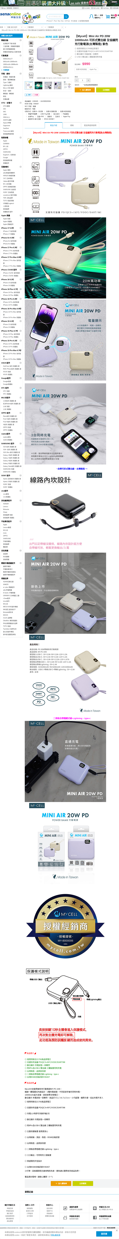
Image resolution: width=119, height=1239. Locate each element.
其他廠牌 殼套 (8, 515)
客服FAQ (50, 1211)
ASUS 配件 (5, 363)
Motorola (6, 509)
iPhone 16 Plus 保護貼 (10, 295)
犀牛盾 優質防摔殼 (9, 634)
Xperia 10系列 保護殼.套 (11, 481)
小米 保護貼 (7, 409)
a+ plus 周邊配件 (9, 587)
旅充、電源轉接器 (9, 80)
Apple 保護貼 (7, 221)
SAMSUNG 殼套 (8, 469)
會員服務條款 (9, 1216)
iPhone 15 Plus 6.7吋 (9, 331)
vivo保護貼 (6, 497)
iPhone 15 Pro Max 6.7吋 (11, 350)
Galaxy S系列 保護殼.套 (11, 458)
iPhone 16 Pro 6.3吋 (9, 299)
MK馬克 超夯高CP (9, 609)
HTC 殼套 (6, 391)
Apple (5, 141)
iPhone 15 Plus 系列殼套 (11, 334)
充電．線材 (5, 74)
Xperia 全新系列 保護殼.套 (12, 479)
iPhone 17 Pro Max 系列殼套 (12, 262)
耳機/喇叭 (5, 167)
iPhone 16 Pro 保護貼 (10, 305)
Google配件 (6, 378)
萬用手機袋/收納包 (9, 572)
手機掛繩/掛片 (8, 569)
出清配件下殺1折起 (9, 43)
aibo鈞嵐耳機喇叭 (9, 173)
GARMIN (6, 144)
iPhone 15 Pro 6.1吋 (9, 341)
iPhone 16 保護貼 (9, 285)
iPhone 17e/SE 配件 (9, 270)
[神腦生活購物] (20, 17)
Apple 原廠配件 (8, 224)
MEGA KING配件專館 (10, 607)
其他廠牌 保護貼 (8, 518)
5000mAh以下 (8, 59)
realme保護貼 (7, 440)
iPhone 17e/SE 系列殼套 (11, 273)
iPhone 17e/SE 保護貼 (10, 276)
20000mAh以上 (8, 67)
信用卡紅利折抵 (81, 69)
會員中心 (97, 18)
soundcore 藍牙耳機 (10, 195)
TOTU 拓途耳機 (8, 201)
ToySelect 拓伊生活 (9, 629)
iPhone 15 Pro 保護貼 (10, 347)
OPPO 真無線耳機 (9, 187)
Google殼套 (7, 381)
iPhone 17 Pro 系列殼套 (11, 251)
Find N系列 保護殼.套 (10, 422)
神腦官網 (10, 1208)
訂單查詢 (30, 1213)
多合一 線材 (7, 91)
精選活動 (4, 40)
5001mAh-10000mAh (10, 61)
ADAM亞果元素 (8, 582)
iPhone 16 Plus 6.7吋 (9, 289)
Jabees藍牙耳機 (8, 181)
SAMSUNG (7, 152)
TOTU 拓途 (7, 626)
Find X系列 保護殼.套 (10, 419)
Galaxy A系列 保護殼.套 (11, 461)
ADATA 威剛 (7, 120)
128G (5, 114)
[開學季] (59, 3)
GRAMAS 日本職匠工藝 (11, 595)
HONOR (6, 504)
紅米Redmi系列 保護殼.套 (11, 404)
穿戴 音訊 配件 (12, 27)
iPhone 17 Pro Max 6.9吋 (11, 257)
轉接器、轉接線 (8, 93)
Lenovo (5, 506)
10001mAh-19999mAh (10, 64)
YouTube (106, 8)
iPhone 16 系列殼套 (9, 283)
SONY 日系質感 (8, 192)
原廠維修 (50, 1213)
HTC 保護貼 (7, 394)
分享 (29, 95)
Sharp (5, 512)
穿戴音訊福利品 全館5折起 (12, 52)
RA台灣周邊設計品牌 (10, 623)
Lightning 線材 (8, 85)
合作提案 (30, 1216)
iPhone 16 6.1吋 (7, 279)
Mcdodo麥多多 (8, 612)
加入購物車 (86, 90)
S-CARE (87, 8)
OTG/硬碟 (6, 106)
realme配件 (5, 434)
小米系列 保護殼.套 (9, 401)
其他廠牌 (6, 209)
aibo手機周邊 (7, 590)
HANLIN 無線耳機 (9, 175)
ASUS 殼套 (7, 372)
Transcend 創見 (8, 131)
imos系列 (6, 601)
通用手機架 (7, 566)
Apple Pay (93, 69)
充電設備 (6, 99)
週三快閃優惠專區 (9, 49)
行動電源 (31, 27)
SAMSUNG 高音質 (9, 189)
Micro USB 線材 (8, 88)
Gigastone (6, 125)
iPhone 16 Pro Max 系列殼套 (12, 313)
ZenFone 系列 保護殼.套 (11, 366)
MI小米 (5, 530)
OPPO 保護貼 (8, 430)
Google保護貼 (7, 384)
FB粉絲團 (115, 8)
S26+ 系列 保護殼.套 (10, 449)
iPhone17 (49, 21)
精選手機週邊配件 (8, 563)
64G (4, 112)
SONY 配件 (5, 476)
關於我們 (10, 1213)
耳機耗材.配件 (8, 212)
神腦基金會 (10, 1211)
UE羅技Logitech (8, 203)
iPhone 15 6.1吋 (7, 321)
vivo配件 (4, 491)
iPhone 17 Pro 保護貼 (10, 253)
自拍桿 (5, 554)
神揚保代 (16, 8)
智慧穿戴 (4, 138)
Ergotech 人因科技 (9, 155)
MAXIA (5, 615)
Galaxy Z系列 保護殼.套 (11, 455)
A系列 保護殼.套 (8, 424)
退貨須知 (50, 1208)
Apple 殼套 (6, 219)
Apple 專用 (6, 170)
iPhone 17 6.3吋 (7, 228)
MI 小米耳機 (7, 184)
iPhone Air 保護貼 (9, 244)
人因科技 (6, 206)
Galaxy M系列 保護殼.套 (11, 463)
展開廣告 (114, 2)
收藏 (36, 95)
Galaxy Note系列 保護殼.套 (12, 466)
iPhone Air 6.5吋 (7, 238)
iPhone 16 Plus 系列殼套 (11, 292)
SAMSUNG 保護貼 (9, 472)
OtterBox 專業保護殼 (10, 620)
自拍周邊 (4, 551)
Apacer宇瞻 (7, 123)
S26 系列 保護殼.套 (9, 447)
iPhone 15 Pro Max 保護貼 (12, 359)
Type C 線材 (7, 82)
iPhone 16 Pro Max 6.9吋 (11, 309)
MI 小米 (5, 146)
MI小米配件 (5, 398)
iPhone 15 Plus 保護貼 (10, 337)
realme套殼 (7, 437)
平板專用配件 (6, 521)
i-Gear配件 (6, 598)
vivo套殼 (6, 494)
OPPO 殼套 (7, 427)
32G (4, 109)
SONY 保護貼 (7, 487)
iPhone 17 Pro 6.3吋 (9, 247)
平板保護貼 (7, 541)
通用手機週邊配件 (9, 575)
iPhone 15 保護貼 (9, 327)
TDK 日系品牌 (8, 198)
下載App (3, 8)
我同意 (104, 1234)
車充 (4, 96)
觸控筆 (5, 547)
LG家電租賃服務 (83, 21)
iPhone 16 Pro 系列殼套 (11, 302)
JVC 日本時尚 (8, 178)
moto (5, 533)
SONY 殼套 (7, 484)
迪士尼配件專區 (8, 632)
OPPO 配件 (5, 413)
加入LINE (96, 8)
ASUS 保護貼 (7, 374)
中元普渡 (74, 21)
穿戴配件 (6, 163)
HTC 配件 (5, 388)
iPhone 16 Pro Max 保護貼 (12, 317)
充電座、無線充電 (9, 77)
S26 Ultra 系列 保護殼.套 (11, 452)
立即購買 (106, 90)
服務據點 (9, 8)
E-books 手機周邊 (9, 593)
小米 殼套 (6, 406)
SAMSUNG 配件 (7, 444)
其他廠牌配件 (6, 501)
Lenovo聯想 (7, 527)
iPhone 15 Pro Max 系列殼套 (12, 355)
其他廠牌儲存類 (8, 134)
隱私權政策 (10, 1218)
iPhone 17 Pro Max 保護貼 (12, 266)
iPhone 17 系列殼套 (9, 231)
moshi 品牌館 (7, 618)
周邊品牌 (4, 578)
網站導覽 (10, 1221)
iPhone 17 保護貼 (9, 234)
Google (5, 157)
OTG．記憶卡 (6, 103)
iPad (55, 21)
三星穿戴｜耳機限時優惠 (11, 46)
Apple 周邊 (5, 215)
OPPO (5, 149)
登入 (96, 15)
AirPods (67, 21)
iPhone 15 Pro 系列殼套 (11, 344)
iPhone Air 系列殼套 (10, 241)
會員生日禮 (30, 1211)
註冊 (101, 15)
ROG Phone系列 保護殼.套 (12, 369)
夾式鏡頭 (6, 557)
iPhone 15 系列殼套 (9, 324)
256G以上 (6, 117)
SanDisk (6, 128)
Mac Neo (61, 21)
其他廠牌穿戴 (7, 160)
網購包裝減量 (49, 1216)
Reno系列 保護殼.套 (10, 416)
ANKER (5, 584)
